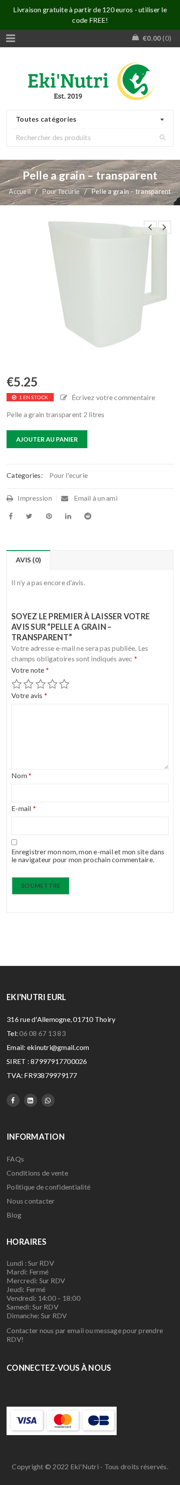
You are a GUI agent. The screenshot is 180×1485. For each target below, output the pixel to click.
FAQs (15, 1159)
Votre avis (29, 695)
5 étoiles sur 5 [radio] (64, 684)
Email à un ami (95, 498)
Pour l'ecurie (61, 191)
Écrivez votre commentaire (113, 397)
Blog (14, 1215)
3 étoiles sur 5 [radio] (40, 684)
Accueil (20, 191)
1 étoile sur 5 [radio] (16, 684)
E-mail (23, 808)
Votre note (30, 670)
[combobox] (90, 119)
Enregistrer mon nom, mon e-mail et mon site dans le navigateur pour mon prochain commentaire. (87, 856)
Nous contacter (31, 1201)
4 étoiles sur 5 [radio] (52, 684)
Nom (21, 775)
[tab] (28, 559)
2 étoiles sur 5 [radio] (28, 684)
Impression (34, 498)
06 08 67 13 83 (42, 1033)
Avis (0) (28, 559)
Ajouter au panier (47, 439)
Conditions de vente (37, 1173)
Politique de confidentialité (48, 1187)
